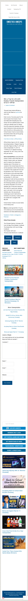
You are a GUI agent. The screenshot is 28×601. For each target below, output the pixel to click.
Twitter (12, 215)
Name (4, 361)
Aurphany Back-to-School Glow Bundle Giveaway (12, 491)
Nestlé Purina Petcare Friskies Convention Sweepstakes (12, 279)
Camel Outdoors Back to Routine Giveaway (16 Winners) (12, 301)
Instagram (17, 215)
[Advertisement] (14, 405)
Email (4, 368)
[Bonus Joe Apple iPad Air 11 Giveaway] (14, 502)
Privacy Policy (16, 595)
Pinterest (6, 217)
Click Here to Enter (9, 139)
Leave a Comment (10, 105)
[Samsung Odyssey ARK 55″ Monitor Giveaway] (14, 462)
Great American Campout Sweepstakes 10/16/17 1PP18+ (20, 252)
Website (4, 375)
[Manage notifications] (3, 598)
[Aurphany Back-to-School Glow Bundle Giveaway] (14, 482)
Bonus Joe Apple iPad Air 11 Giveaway (14, 332)
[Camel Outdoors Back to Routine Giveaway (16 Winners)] (14, 292)
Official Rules (18, 139)
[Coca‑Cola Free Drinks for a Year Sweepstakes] (14, 522)
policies (18, 112)
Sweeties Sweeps (14, 21)
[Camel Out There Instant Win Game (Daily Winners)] (14, 542)
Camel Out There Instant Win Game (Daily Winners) (12, 552)
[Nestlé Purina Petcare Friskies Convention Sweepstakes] (14, 270)
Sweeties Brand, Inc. (11, 592)
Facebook (6, 215)
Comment (5, 342)
